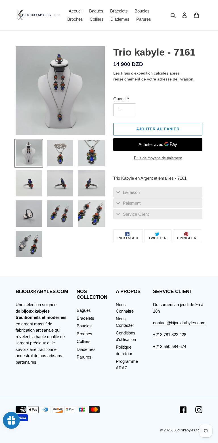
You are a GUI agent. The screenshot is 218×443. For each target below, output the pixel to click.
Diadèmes (86, 349)
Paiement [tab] (132, 203)
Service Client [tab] (136, 214)
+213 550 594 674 (169, 346)
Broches (84, 333)
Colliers (84, 341)
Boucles (84, 325)
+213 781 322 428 (169, 334)
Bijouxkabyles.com (187, 430)
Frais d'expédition (137, 73)
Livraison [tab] (131, 192)
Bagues (84, 310)
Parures (84, 357)
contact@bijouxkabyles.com (179, 322)
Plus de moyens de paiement (158, 158)
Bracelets (85, 318)
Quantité (121, 98)
